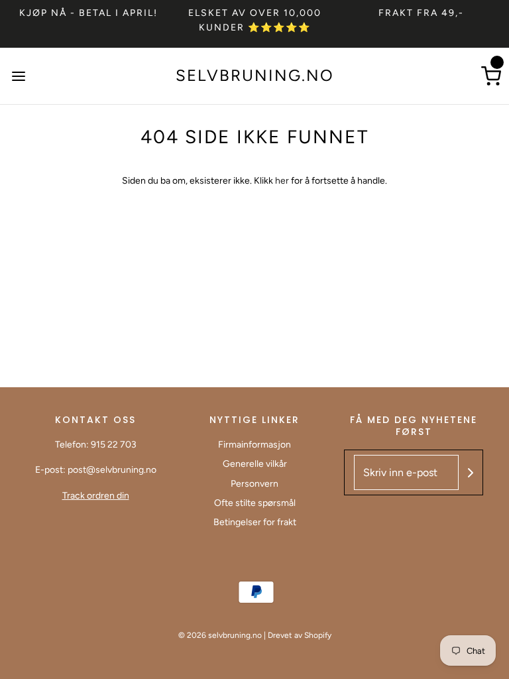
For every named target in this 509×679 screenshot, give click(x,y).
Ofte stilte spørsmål (255, 503)
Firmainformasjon (254, 444)
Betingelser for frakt (254, 522)
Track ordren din (95, 495)
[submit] (470, 472)
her (283, 180)
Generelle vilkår (255, 463)
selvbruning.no (255, 75)
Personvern (254, 483)
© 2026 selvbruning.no (220, 635)
